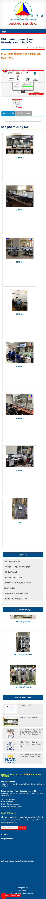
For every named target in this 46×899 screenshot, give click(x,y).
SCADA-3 (20, 366)
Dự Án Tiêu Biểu (9, 588)
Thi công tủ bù (23, 616)
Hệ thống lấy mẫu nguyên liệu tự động (18, 583)
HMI (20, 522)
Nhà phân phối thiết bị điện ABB (15, 599)
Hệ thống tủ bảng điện (12, 561)
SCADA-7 (20, 157)
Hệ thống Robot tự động (13, 577)
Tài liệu (20, 113)
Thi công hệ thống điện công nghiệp (17, 567)
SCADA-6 (20, 209)
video (28, 113)
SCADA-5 (20, 262)
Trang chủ (33, 47)
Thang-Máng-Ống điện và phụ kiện (16, 593)
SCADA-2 (20, 418)
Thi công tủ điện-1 (23, 682)
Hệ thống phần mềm (11, 572)
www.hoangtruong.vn (14, 806)
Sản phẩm (41, 47)
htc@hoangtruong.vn (14, 804)
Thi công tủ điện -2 (23, 649)
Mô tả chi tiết (8, 113)
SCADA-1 (20, 470)
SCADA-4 (20, 314)
